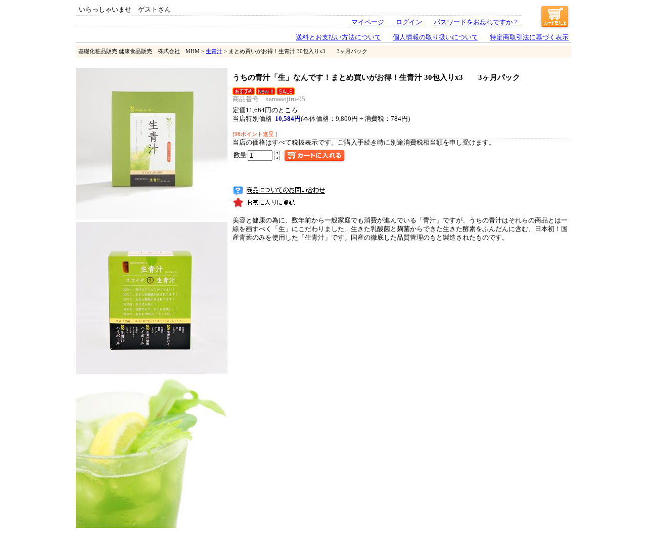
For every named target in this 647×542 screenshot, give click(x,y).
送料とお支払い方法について (338, 37)
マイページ (367, 22)
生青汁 (214, 51)
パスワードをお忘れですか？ (476, 22)
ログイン (409, 22)
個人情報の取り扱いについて (435, 37)
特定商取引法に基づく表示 (529, 37)
